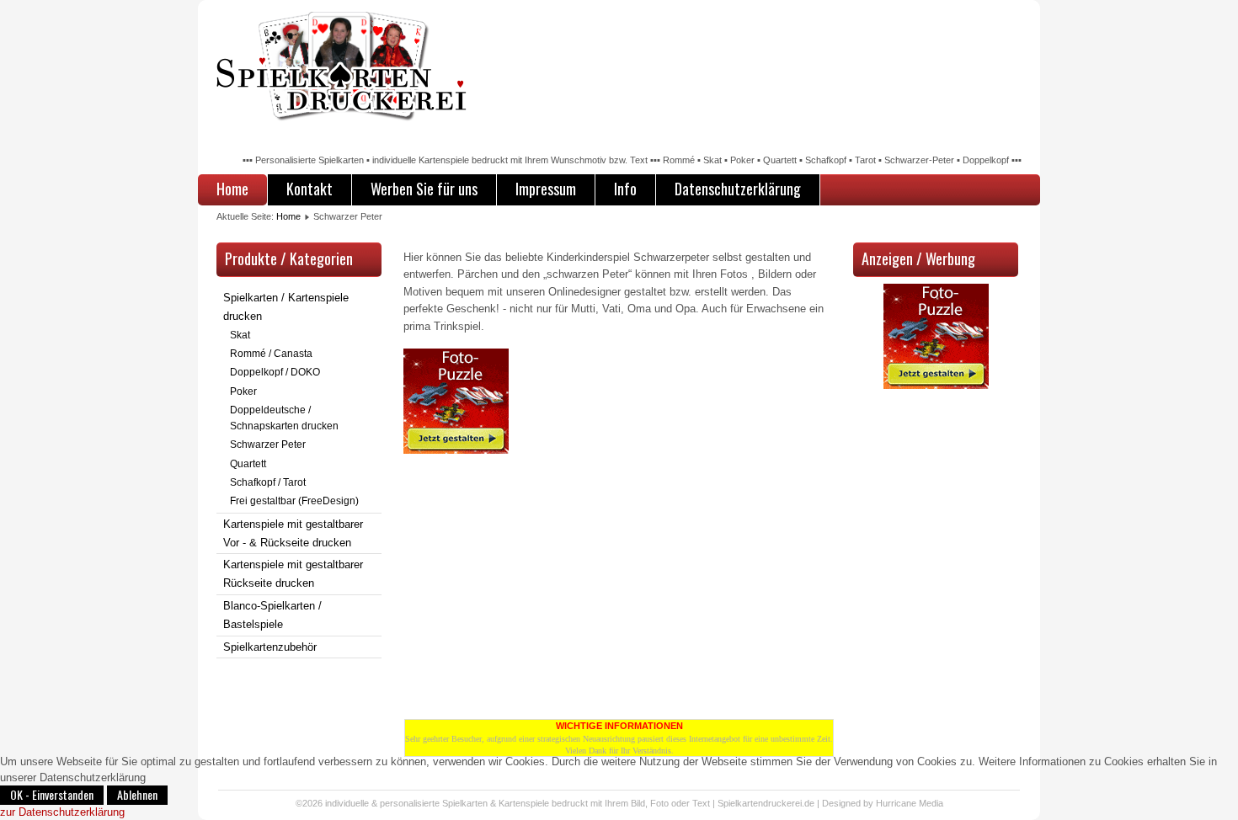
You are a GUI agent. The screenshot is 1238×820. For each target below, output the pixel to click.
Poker (243, 391)
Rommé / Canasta (271, 353)
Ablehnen (137, 794)
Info (625, 189)
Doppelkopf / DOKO (275, 372)
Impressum (545, 189)
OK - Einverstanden (51, 794)
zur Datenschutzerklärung (62, 812)
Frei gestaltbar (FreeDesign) (294, 501)
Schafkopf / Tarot (268, 482)
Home (232, 189)
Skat (240, 335)
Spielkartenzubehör (270, 647)
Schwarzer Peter (268, 444)
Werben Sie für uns (424, 189)
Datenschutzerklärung (738, 189)
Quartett (248, 464)
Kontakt (309, 189)
